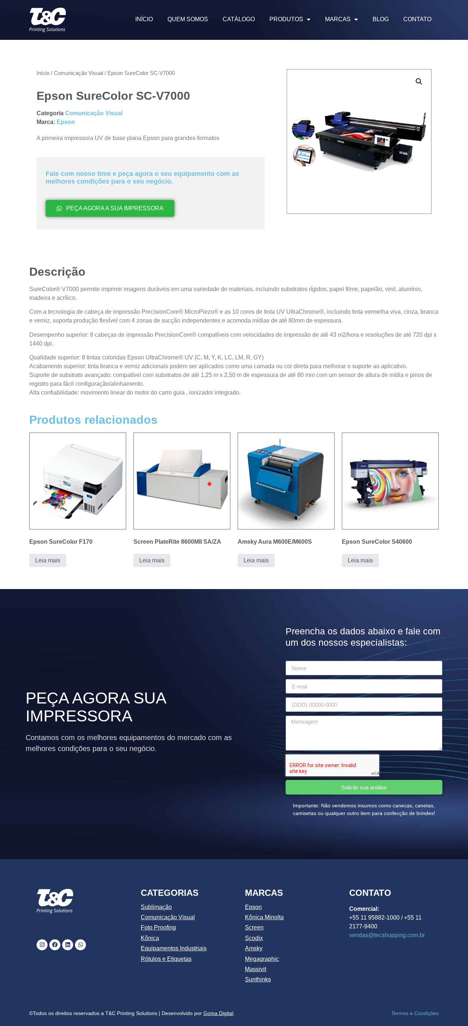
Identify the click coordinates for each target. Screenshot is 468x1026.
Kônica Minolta (264, 917)
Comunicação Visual (78, 73)
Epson (66, 122)
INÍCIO (144, 19)
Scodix (254, 938)
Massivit (255, 969)
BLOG (381, 19)
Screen (254, 927)
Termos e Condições (415, 1013)
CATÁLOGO (239, 19)
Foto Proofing (158, 927)
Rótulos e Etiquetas (166, 959)
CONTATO (417, 19)
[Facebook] (54, 944)
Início (43, 73)
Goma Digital (218, 1013)
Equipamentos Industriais (174, 948)
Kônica (150, 938)
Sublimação (156, 907)
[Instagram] (42, 944)
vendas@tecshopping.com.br (387, 935)
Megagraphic (262, 959)
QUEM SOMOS (187, 19)
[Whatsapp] (80, 944)
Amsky (254, 948)
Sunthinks (258, 979)
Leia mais (47, 560)
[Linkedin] (67, 944)
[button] (419, 81)
